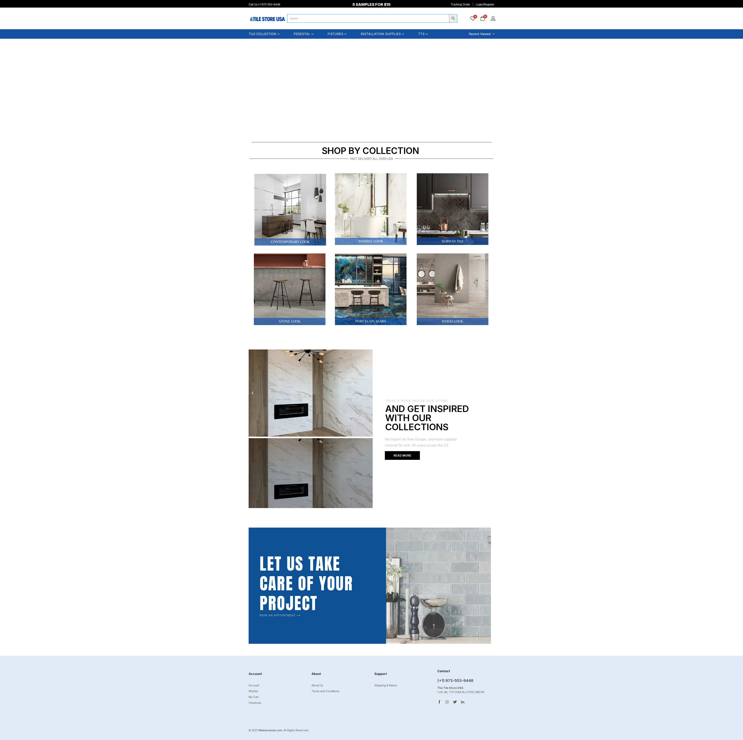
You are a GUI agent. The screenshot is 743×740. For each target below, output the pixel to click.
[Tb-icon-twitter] (455, 702)
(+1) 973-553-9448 (455, 680)
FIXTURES (336, 34)
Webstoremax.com (270, 730)
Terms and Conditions (325, 691)
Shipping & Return (385, 685)
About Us (317, 685)
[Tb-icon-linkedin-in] (463, 702)
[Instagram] (447, 702)
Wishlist (253, 691)
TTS (421, 34)
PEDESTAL (302, 34)
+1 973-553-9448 (269, 4)
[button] (482, 18)
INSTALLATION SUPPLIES (381, 34)
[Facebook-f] (439, 702)
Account (254, 685)
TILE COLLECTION (263, 34)
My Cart (254, 697)
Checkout (255, 702)
